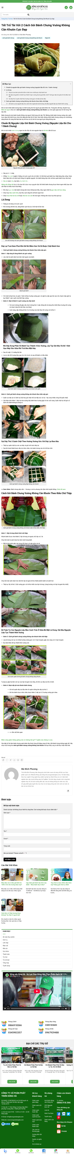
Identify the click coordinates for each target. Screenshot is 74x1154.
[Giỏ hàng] (70, 7)
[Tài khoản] (66, 7)
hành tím (24, 181)
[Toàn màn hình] (69, 1008)
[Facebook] (68, 791)
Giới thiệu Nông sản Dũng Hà (49, 1101)
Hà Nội (63, 1126)
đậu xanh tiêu (13, 193)
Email (6, 838)
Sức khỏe (6, 951)
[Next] (70, 1066)
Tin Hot (10, 18)
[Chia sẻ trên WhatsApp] (3, 759)
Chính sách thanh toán (35, 1125)
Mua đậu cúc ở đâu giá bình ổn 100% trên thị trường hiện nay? (11, 884)
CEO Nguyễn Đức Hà (48, 1106)
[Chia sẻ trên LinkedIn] (21, 759)
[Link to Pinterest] (58, 1117)
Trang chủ (4, 18)
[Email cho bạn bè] (14, 759)
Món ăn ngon (5, 110)
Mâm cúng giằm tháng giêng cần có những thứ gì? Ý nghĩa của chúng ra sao (26, 740)
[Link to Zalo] (64, 1114)
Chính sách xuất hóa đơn (36, 1116)
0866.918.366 (64, 1102)
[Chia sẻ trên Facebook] (7, 759)
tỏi (21, 181)
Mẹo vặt (5, 945)
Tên (5, 831)
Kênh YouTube (48, 1113)
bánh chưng (15, 130)
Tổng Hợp (6, 963)
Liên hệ (46, 1110)
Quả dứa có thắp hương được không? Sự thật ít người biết (11, 914)
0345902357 (15, 1032)
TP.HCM (64, 1131)
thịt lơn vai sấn (27, 196)
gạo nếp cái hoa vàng (58, 190)
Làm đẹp (5, 943)
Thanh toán (6, 954)
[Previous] (3, 1066)
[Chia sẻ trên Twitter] (10, 759)
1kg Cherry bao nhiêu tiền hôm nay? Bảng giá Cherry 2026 (61, 884)
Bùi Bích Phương (25, 35)
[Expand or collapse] (70, 84)
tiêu (12, 181)
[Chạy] (5, 1008)
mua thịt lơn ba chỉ (13, 196)
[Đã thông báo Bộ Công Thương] (5, 1124)
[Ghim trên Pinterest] (18, 759)
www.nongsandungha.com (15, 1120)
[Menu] (2, 7)
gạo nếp (11, 190)
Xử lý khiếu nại (36, 1144)
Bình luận (7, 813)
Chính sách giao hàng (35, 1101)
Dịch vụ (5, 940)
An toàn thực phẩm (9, 937)
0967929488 (52, 1032)
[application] (37, 991)
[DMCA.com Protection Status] (15, 1124)
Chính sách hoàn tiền (35, 1111)
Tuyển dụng (6, 966)
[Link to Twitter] (68, 1114)
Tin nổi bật (6, 960)
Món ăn (5, 948)
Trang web (7, 846)
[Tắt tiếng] (66, 1008)
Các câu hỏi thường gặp (35, 1130)
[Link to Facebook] (59, 1114)
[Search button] (28, 14)
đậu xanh (10, 176)
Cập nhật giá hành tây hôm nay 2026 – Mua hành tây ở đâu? (36, 884)
